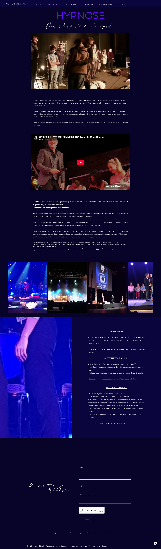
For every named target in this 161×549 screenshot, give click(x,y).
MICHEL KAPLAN (20, 4)
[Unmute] (37, 85)
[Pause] (33, 85)
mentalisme (78, 216)
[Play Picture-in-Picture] (123, 85)
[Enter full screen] (127, 85)
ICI (97, 249)
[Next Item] (149, 287)
